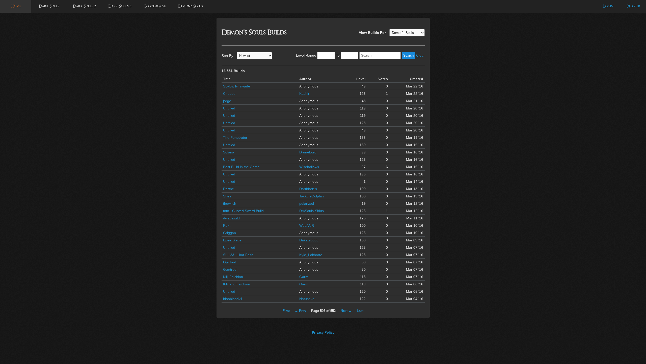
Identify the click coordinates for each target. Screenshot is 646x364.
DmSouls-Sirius (311, 211)
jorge (227, 101)
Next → (346, 311)
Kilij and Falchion (236, 284)
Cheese (229, 94)
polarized (306, 203)
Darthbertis (308, 189)
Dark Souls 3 (119, 6)
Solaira (228, 152)
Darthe (228, 189)
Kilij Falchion (233, 277)
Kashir (304, 94)
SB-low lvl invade (236, 86)
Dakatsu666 (308, 240)
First (286, 311)
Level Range (306, 55)
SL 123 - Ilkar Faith (238, 255)
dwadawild (231, 218)
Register (633, 6)
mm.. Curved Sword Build (243, 211)
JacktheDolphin (311, 196)
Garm (303, 277)
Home (16, 6)
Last (360, 311)
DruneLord (307, 152)
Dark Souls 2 (84, 6)
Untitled (229, 108)
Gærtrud (229, 269)
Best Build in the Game (241, 167)
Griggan (229, 233)
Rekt (226, 225)
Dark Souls (49, 6)
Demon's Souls (190, 6)
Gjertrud (229, 262)
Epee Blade (232, 240)
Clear (420, 55)
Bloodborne (155, 6)
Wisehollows (309, 167)
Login (608, 6)
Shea (227, 196)
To (338, 55)
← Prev (300, 311)
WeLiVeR (306, 225)
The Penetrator (235, 137)
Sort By (227, 56)
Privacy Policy (323, 332)
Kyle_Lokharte (310, 255)
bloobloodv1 (233, 299)
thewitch (229, 203)
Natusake (306, 299)
